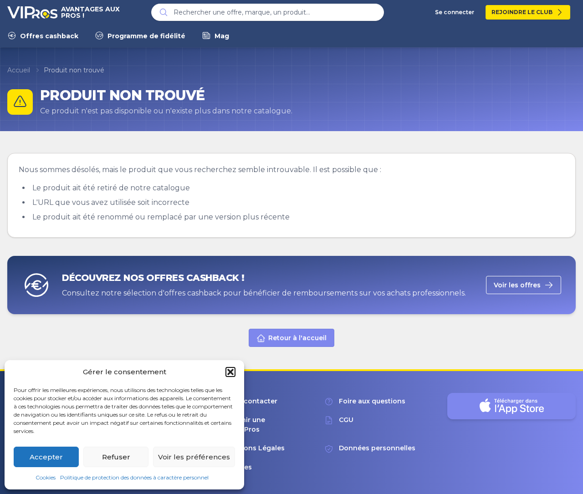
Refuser (116, 457)
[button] (230, 372)
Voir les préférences (194, 457)
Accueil (18, 70)
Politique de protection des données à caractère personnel (134, 477)
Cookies (46, 477)
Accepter (46, 457)
